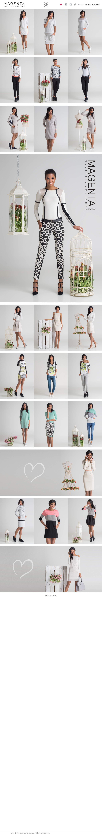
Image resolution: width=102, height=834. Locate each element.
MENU (6, 10)
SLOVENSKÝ (96, 4)
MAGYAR (87, 4)
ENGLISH (80, 4)
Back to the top (51, 595)
